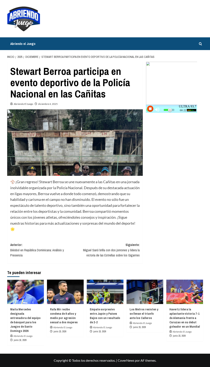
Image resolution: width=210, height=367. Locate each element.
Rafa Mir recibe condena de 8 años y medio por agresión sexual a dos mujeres (64, 315)
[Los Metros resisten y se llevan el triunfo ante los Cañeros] (145, 292)
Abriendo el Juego (22, 43)
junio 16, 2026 (20, 340)
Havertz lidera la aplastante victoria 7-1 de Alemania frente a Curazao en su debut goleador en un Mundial (184, 318)
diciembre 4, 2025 (48, 103)
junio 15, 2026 (60, 331)
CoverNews (126, 360)
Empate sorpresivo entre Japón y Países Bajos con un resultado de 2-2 (105, 315)
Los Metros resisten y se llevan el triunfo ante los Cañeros (144, 313)
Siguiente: (111, 249)
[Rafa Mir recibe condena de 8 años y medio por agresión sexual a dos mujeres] (65, 292)
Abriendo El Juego (23, 103)
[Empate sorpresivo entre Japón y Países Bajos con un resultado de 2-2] (105, 292)
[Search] (200, 43)
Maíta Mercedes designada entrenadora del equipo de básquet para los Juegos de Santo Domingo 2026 (25, 320)
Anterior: (37, 249)
